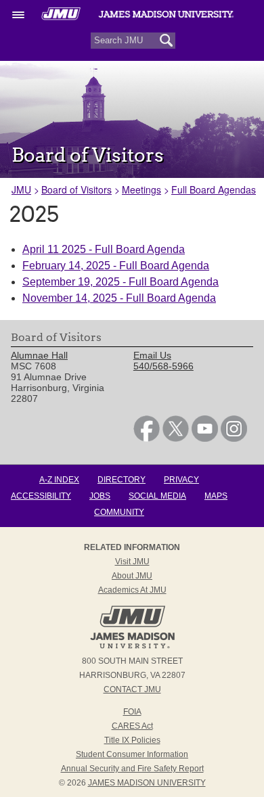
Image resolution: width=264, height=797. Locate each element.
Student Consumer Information (132, 754)
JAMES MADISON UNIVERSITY (147, 783)
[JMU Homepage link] (132, 647)
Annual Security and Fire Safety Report (132, 768)
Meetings (141, 189)
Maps (215, 496)
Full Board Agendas (213, 189)
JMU (21, 189)
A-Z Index (59, 479)
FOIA (132, 711)
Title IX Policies (132, 740)
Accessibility (41, 496)
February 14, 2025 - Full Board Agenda (115, 265)
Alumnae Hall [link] (39, 355)
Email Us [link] (152, 355)
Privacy (181, 479)
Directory (121, 479)
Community (119, 512)
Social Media (157, 496)
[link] (146, 438)
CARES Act (132, 726)
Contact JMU (132, 689)
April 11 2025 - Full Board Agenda (103, 249)
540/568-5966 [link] (163, 366)
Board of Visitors (76, 189)
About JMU (132, 575)
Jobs (99, 496)
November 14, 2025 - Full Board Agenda (119, 298)
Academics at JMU (132, 590)
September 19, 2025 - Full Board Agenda (120, 282)
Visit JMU (132, 561)
